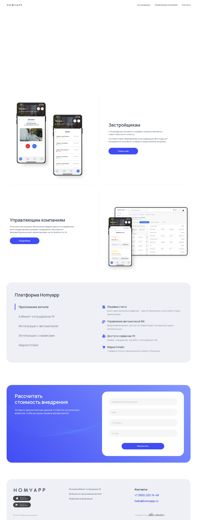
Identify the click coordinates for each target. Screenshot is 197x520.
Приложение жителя (33, 307)
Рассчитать (143, 446)
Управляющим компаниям (166, 5)
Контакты (186, 5)
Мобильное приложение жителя (85, 493)
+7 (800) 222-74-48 (147, 495)
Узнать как (123, 151)
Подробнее (24, 240)
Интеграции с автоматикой (38, 326)
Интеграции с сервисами (37, 336)
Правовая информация (80, 498)
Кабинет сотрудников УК (37, 317)
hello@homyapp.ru (146, 501)
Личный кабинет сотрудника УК (85, 489)
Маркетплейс (29, 345)
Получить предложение (32, 78)
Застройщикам (143, 5)
